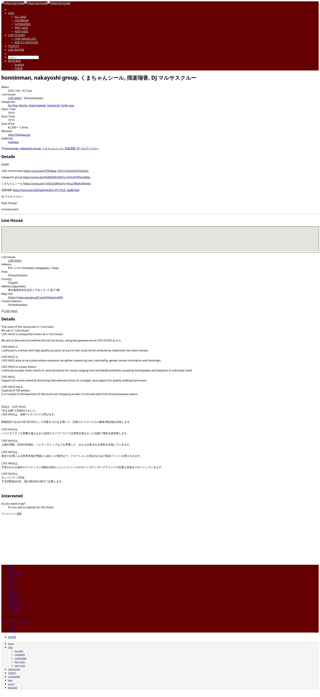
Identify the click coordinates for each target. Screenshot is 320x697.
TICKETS (13, 46)
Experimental (37, 105)
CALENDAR (21, 20)
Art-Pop (13, 105)
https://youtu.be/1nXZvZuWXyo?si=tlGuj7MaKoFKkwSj (57, 183)
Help (11, 588)
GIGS (11, 13)
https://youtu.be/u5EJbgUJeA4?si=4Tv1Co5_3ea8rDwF (46, 190)
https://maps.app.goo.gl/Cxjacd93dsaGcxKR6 (35, 297)
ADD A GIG (21, 31)
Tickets (12, 577)
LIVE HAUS (15, 98)
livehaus (13, 142)
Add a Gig (14, 599)
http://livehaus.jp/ (19, 135)
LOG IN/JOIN (16, 50)
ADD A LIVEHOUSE (26, 42)
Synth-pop (67, 105)
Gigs (11, 570)
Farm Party (15, 585)
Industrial (53, 105)
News (11, 566)
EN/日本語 (14, 61)
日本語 (19, 68)
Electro (23, 105)
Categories (15, 610)
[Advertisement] (160, 538)
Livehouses (15, 574)
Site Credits (8, 620)
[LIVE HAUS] (9, 311)
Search (12, 592)
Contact (24, 620)
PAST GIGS (21, 28)
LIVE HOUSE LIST (25, 39)
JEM (19, 513)
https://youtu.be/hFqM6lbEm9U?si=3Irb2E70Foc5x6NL (56, 177)
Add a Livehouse (18, 603)
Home (11, 643)
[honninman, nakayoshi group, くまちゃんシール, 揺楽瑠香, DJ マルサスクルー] (50, 148)
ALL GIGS (20, 17)
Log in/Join (15, 596)
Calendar (13, 607)
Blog (11, 581)
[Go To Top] (1, 694)
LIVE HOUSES (16, 35)
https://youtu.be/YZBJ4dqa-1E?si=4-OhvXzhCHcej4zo (55, 171)
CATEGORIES (23, 24)
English (19, 65)
